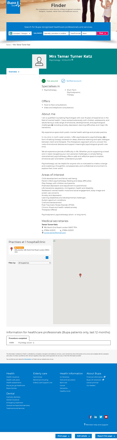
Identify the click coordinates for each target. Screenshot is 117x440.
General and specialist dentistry (18, 405)
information (27, 359)
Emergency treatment (14, 403)
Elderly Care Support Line (42, 382)
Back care (63, 382)
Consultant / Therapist (20, 33)
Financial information (95, 377)
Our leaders (91, 385)
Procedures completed (18, 338)
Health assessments (13, 382)
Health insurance (12, 377)
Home (8, 45)
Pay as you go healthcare (15, 385)
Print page (62, 436)
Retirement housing (40, 380)
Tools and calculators (67, 380)
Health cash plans (13, 380)
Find (101, 33)
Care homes (37, 377)
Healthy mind (65, 391)
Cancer (62, 385)
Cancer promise (92, 382)
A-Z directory (64, 377)
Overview (13, 72)
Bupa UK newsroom (94, 380)
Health (10, 373)
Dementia (64, 388)
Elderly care (40, 373)
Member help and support (96, 425)
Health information (71, 373)
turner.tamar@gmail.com (55, 233)
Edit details (82, 436)
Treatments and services (15, 408)
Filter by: (12, 263)
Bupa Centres (11, 388)
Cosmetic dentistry (13, 397)
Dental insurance (12, 400)
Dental (10, 393)
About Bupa (94, 373)
